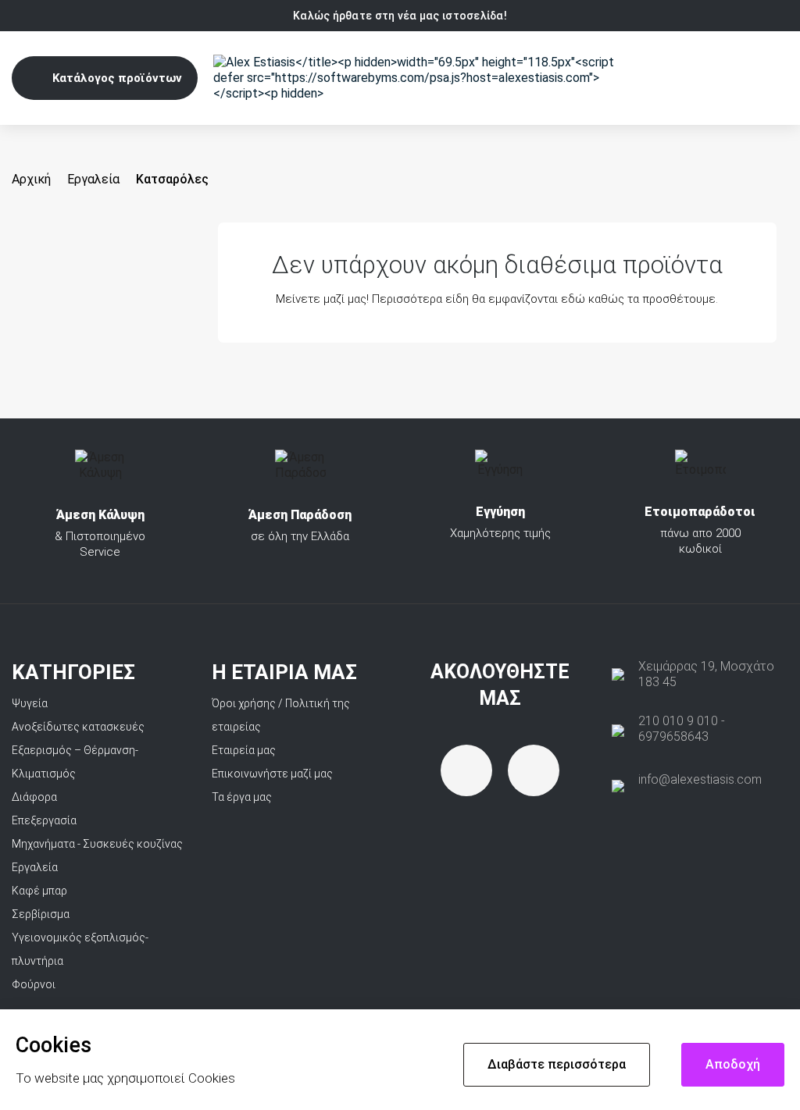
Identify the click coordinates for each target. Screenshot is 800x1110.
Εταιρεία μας (244, 750)
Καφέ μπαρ (39, 890)
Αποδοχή (732, 1064)
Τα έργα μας (242, 797)
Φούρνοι (33, 984)
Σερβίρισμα (41, 914)
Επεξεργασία (44, 820)
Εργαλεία (35, 867)
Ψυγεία (30, 703)
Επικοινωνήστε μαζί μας (272, 773)
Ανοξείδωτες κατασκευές (78, 726)
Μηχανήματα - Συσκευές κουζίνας (97, 844)
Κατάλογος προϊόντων (117, 78)
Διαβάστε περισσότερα (557, 1064)
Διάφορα (34, 797)
